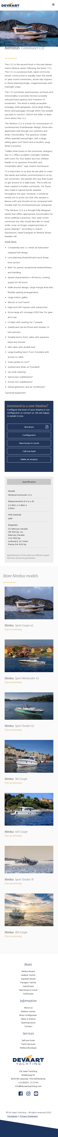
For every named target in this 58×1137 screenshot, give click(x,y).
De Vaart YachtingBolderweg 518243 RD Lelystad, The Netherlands (28, 1075)
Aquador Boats (28, 978)
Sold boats (28, 993)
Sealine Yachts (28, 975)
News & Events (28, 1019)
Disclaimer (12, 1116)
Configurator (29, 435)
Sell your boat (28, 1040)
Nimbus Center (28, 1011)
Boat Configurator (28, 1015)
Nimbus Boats (28, 971)
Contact (28, 1026)
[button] (53, 4)
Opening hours (28, 1022)
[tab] (29, 482)
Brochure (29, 427)
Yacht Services (28, 1044)
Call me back (29, 451)
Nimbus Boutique (28, 1048)
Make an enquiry (29, 459)
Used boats (28, 986)
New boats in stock (29, 443)
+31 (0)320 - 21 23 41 (28, 1082)
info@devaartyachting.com (28, 1086)
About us (28, 1007)
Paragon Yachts (28, 982)
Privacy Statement (29, 1116)
